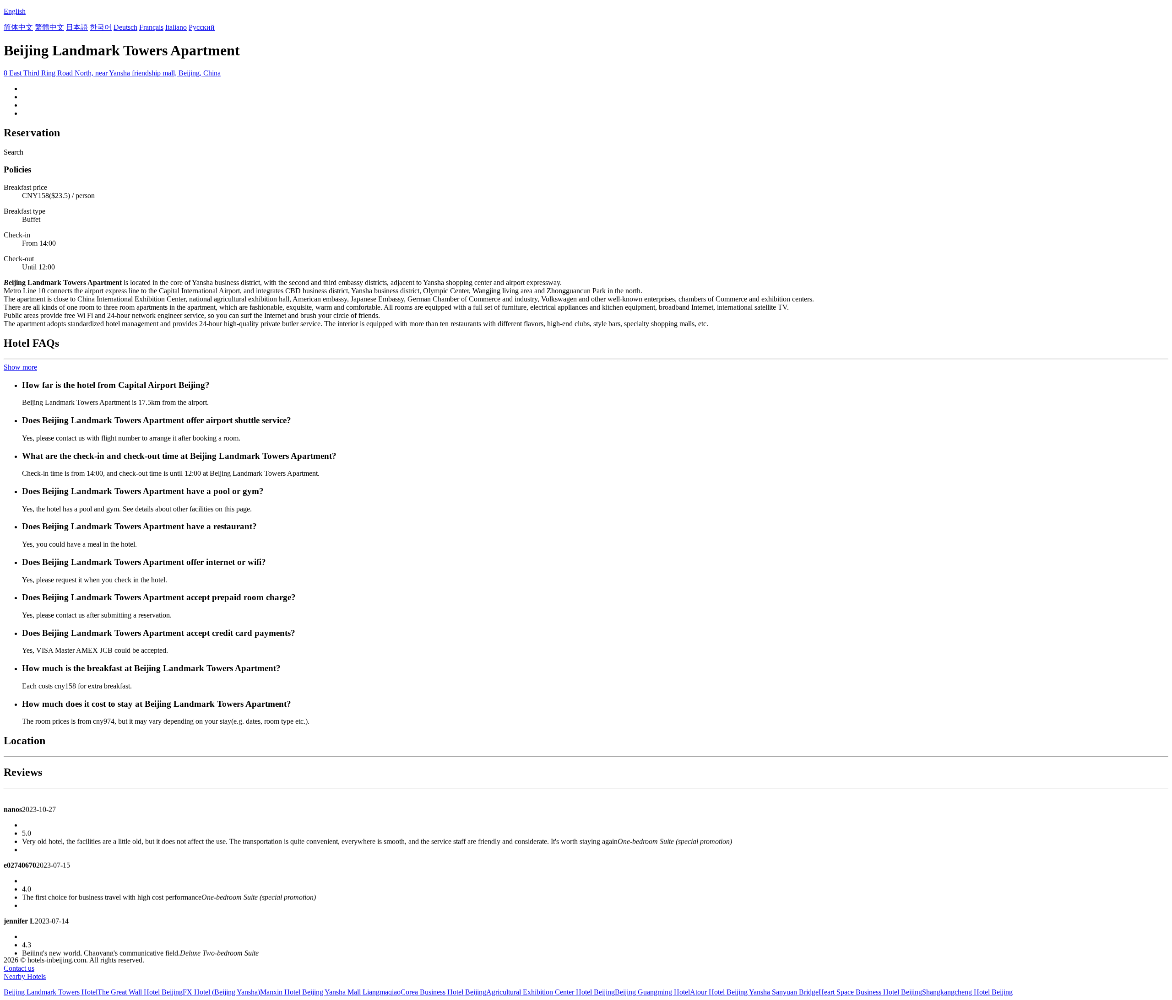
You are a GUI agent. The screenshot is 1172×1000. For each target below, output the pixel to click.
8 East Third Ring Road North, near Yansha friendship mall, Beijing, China (112, 73)
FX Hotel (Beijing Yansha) (221, 992)
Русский (202, 27)
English (15, 11)
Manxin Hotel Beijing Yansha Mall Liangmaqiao (330, 992)
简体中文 (18, 27)
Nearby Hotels (25, 976)
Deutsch (125, 27)
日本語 (77, 27)
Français (151, 27)
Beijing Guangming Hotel (652, 992)
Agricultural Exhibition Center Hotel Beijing (550, 992)
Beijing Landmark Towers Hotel (51, 992)
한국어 (101, 27)
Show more (20, 367)
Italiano (176, 27)
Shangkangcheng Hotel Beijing (967, 992)
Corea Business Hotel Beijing (443, 992)
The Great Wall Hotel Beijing (140, 992)
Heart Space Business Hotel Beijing (870, 992)
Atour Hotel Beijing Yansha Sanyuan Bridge (754, 992)
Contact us (19, 968)
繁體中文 (49, 27)
